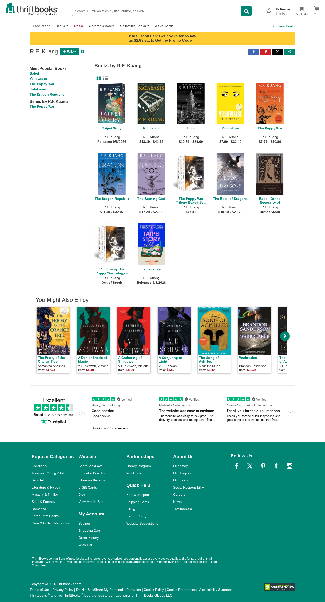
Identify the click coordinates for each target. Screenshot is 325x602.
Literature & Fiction (46, 487)
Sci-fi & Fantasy (43, 502)
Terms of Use (40, 590)
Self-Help (38, 480)
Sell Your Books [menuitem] (283, 26)
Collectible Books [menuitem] (133, 26)
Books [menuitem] (60, 26)
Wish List (85, 545)
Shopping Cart (89, 530)
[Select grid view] (97, 78)
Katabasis (38, 89)
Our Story (180, 466)
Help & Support (137, 495)
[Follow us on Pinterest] (263, 466)
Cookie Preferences (182, 590)
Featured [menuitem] (40, 26)
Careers (179, 494)
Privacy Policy (63, 590)
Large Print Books (45, 516)
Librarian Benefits (92, 480)
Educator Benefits (92, 473)
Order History (89, 538)
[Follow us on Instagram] (289, 466)
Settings (85, 523)
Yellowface (38, 79)
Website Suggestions (142, 523)
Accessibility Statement (216, 590)
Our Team (180, 480)
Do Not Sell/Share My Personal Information (108, 590)
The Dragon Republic (47, 94)
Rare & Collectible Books (50, 523)
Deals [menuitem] (78, 26)
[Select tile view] (104, 78)
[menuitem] (283, 10)
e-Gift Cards (88, 487)
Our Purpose (182, 473)
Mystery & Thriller (45, 494)
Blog (82, 494)
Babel (34, 73)
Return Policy (136, 516)
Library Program (138, 466)
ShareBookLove (91, 466)
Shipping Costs (137, 502)
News (177, 502)
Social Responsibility (188, 487)
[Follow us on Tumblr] (276, 466)
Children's (39, 466)
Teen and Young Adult (48, 473)
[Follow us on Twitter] (250, 466)
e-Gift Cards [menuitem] (164, 26)
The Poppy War (42, 84)
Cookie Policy (154, 590)
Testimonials (182, 509)
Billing (130, 509)
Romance (39, 509)
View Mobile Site (91, 502)
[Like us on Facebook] (236, 466)
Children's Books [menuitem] (101, 26)
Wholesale (134, 473)
